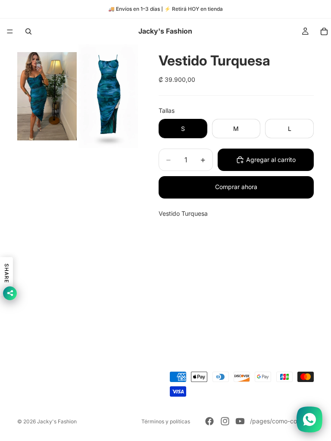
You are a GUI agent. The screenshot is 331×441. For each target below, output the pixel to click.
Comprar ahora (236, 186)
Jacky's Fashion (57, 421)
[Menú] (10, 31)
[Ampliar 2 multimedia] (108, 96)
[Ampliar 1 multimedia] (47, 96)
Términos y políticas (165, 421)
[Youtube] (240, 421)
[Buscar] (28, 31)
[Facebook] (209, 421)
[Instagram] (225, 421)
